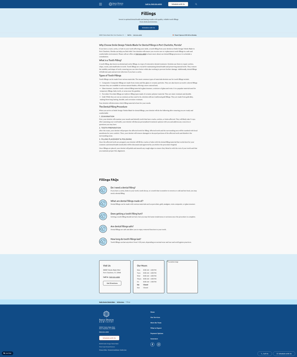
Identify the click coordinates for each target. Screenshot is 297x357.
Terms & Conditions (113, 350)
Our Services (155, 317)
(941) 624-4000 (137, 35)
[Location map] (182, 277)
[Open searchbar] (196, 4)
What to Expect (156, 328)
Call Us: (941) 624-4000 (153, 4)
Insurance (154, 339)
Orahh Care (123, 350)
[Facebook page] (152, 344)
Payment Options (156, 333)
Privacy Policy (103, 350)
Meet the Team (155, 323)
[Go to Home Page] (116, 4)
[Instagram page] (159, 344)
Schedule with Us (178, 4)
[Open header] (101, 4)
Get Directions (112, 283)
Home (152, 312)
